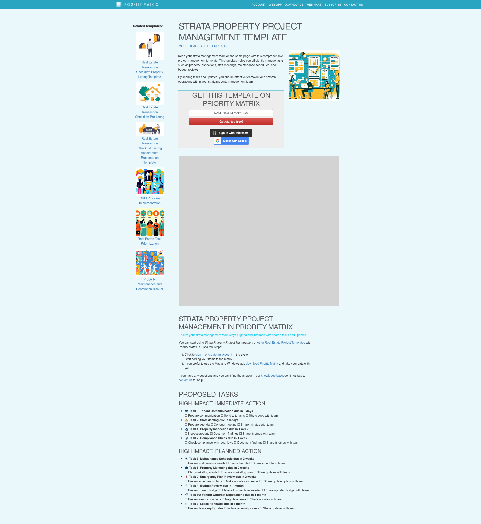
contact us (353, 4)
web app (275, 4)
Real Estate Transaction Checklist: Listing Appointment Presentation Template (150, 150)
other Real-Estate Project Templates (281, 342)
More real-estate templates (203, 46)
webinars (314, 4)
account (259, 4)
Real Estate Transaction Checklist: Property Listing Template (149, 69)
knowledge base (272, 375)
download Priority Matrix (262, 363)
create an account (220, 354)
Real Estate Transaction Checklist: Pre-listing (149, 112)
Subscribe (333, 4)
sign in (199, 354)
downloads (294, 4)
